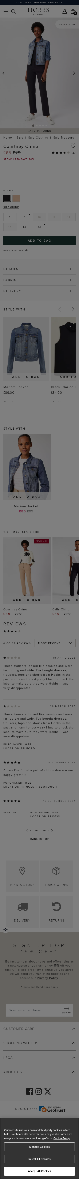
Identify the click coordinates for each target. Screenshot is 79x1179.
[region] (39, 1148)
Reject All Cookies (39, 1159)
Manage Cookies (39, 1147)
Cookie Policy (62, 1138)
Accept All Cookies (39, 1171)
